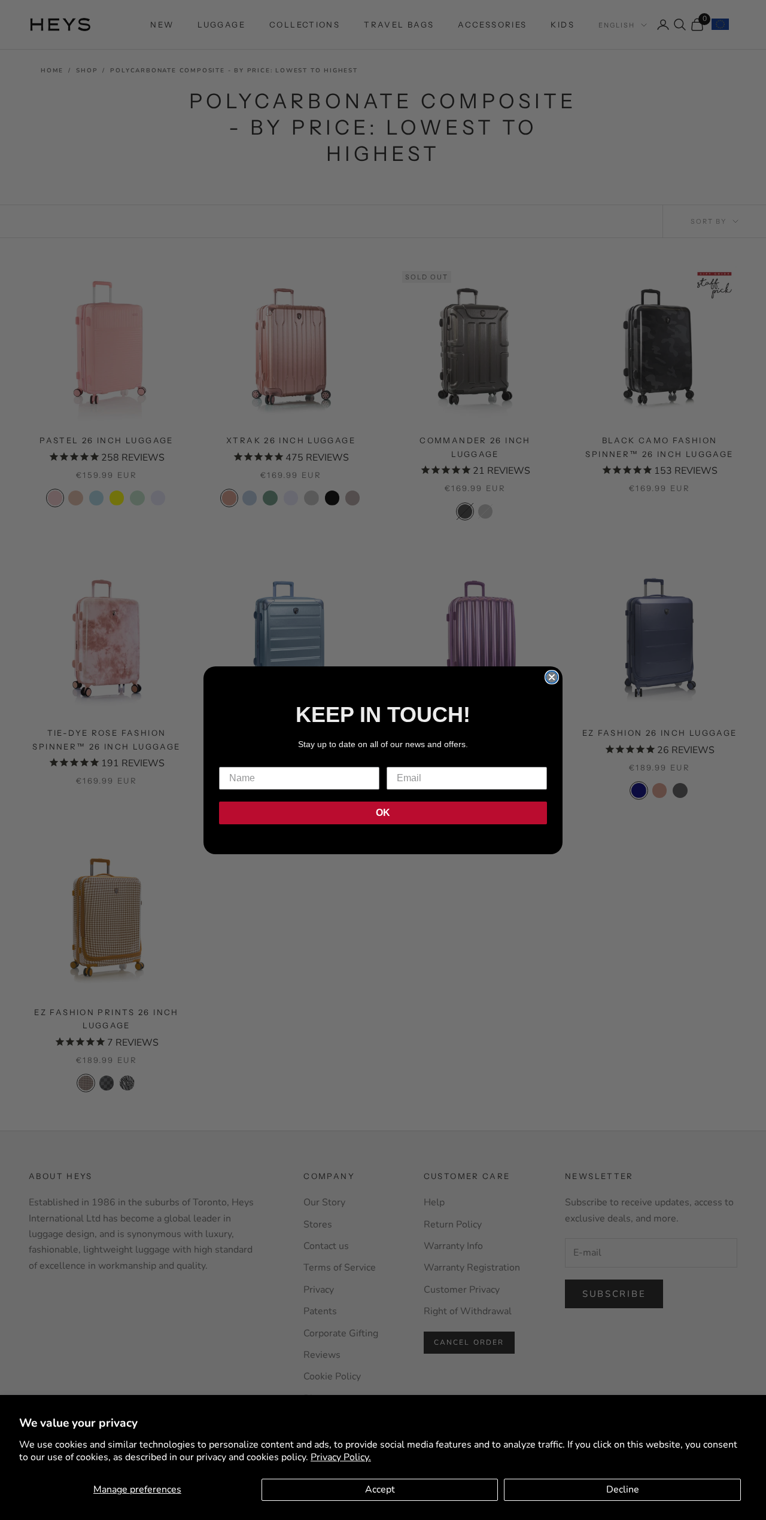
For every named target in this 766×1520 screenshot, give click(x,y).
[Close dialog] (552, 677)
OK (383, 813)
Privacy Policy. (341, 1457)
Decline (622, 1489)
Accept (380, 1489)
